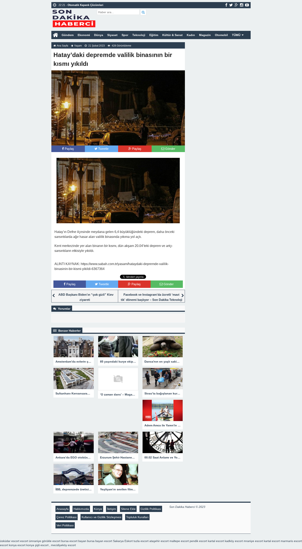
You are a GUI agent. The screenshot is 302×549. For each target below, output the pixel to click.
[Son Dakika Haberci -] (73, 18)
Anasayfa (62, 509)
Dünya (98, 35)
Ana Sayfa (62, 45)
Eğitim (153, 35)
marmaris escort (291, 541)
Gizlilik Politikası (151, 509)
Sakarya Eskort (123, 541)
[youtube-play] (247, 5)
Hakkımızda (81, 509)
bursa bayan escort (99, 541)
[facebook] (226, 5)
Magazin (205, 35)
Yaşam (78, 45)
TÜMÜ (236, 35)
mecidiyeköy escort (63, 545)
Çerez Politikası (66, 517)
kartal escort (216, 541)
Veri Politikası (65, 525)
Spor (125, 35)
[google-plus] (236, 5)
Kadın (191, 35)
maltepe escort (179, 541)
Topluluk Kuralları (137, 517)
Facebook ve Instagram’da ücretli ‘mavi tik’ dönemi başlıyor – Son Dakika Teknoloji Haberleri (151, 300)
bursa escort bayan (73, 541)
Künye (98, 509)
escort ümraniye (30, 541)
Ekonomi (84, 35)
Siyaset (112, 35)
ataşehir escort (159, 541)
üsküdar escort (9, 541)
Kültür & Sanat (172, 35)
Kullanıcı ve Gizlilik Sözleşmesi (101, 517)
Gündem (68, 35)
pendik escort (198, 541)
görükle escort (51, 541)
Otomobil (221, 35)
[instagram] (241, 5)
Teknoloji (138, 35)
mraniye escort (253, 541)
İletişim (111, 509)
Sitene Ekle (128, 509)
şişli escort (41, 545)
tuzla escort (141, 541)
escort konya (8, 545)
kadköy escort (234, 541)
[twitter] (231, 5)
